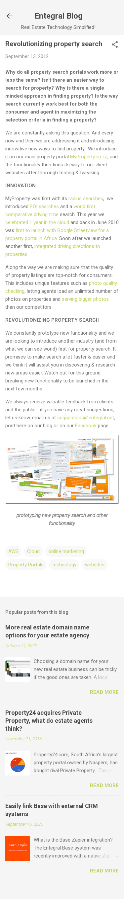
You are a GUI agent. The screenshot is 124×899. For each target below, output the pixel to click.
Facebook (86, 426)
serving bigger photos (85, 299)
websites (94, 565)
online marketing (66, 551)
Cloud (33, 551)
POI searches (44, 206)
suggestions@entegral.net (85, 418)
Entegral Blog (58, 16)
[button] (115, 45)
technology (64, 565)
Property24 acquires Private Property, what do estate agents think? (49, 720)
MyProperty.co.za (88, 157)
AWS (13, 551)
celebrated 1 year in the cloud (37, 222)
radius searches (85, 199)
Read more (104, 692)
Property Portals (26, 565)
